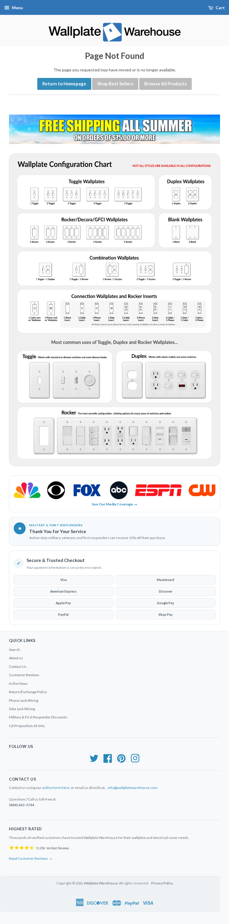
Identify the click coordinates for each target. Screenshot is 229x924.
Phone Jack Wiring (23, 700)
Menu (17, 7)
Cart (220, 7)
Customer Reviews (24, 675)
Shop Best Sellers (115, 83)
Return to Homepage (64, 83)
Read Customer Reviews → (30, 858)
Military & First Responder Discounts (38, 717)
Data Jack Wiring (22, 709)
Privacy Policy (162, 883)
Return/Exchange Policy (28, 692)
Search (14, 649)
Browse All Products (165, 83)
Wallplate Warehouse (101, 883)
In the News (18, 683)
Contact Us (18, 666)
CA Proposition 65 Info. (27, 725)
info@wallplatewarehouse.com (132, 787)
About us (16, 658)
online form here (55, 787)
